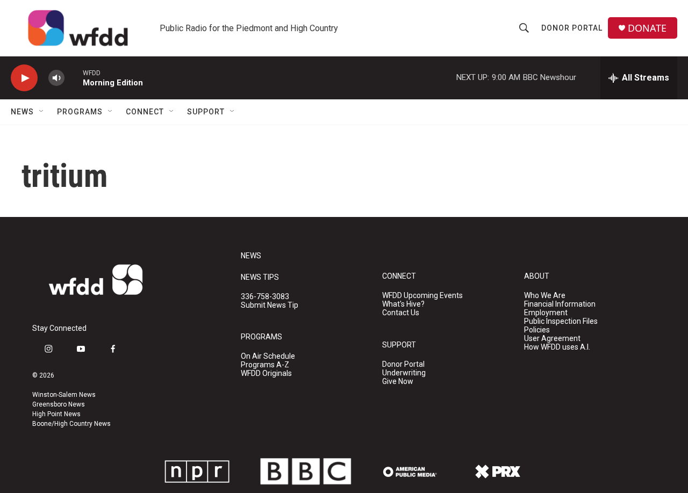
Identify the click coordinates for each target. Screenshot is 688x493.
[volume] (56, 78)
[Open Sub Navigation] (42, 111)
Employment (546, 313)
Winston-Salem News (64, 394)
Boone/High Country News (71, 423)
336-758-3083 (265, 297)
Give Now (397, 382)
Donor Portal (572, 28)
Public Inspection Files (561, 321)
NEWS (251, 256)
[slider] (73, 77)
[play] (24, 78)
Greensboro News (58, 404)
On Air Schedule (268, 356)
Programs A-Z (265, 365)
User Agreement (552, 339)
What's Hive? (403, 304)
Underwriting (404, 373)
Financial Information (560, 304)
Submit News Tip (269, 305)
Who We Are (544, 296)
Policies (537, 330)
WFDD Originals (266, 373)
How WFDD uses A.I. (557, 347)
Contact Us (400, 313)
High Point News (56, 414)
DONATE (647, 28)
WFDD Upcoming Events (422, 296)
